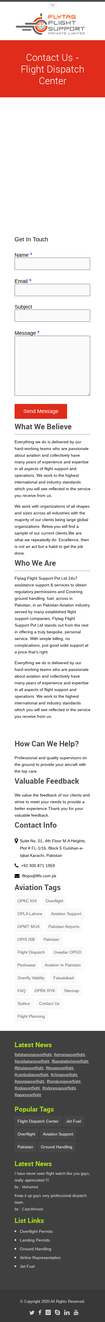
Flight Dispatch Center (38, 1121)
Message (27, 333)
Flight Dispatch (31, 952)
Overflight (54, 901)
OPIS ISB (26, 939)
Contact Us (49, 1003)
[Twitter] (31, 1312)
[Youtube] (76, 1312)
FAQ (22, 990)
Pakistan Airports (63, 926)
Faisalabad (63, 977)
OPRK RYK (44, 990)
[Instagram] (48, 1312)
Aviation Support (66, 913)
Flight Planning (31, 1016)
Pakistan (51, 939)
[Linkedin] (67, 1312)
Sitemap (71, 990)
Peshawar (27, 965)
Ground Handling (56, 1147)
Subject (23, 307)
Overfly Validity (31, 977)
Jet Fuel (73, 1121)
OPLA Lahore (30, 913)
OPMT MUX (29, 926)
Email (23, 281)
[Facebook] (39, 1312)
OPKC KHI (27, 901)
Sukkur (24, 1003)
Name (23, 255)
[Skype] (57, 1312)
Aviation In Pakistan (63, 965)
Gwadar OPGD (67, 952)
